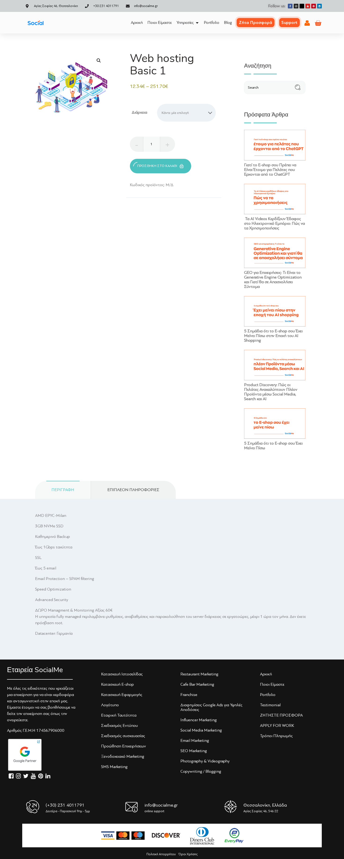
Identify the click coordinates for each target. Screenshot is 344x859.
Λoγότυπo (110, 705)
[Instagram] (296, 6)
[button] (99, 60)
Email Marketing (194, 740)
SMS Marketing (114, 766)
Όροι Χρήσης (188, 854)
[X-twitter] (302, 6)
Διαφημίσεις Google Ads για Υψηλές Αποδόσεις (211, 707)
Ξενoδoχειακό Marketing (122, 756)
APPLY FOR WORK (277, 725)
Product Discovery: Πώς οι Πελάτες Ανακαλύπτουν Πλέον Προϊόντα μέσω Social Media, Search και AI (270, 391)
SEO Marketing (193, 750)
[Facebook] (290, 6)
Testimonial (270, 705)
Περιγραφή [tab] (62, 489)
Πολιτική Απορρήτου (161, 854)
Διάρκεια (139, 112)
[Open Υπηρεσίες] (197, 22)
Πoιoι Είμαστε (272, 684)
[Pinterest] (313, 6)
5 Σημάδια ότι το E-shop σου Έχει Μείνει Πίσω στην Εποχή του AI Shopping (273, 336)
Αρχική (266, 674)
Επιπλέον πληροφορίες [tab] (133, 489)
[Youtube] (307, 6)
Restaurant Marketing (199, 674)
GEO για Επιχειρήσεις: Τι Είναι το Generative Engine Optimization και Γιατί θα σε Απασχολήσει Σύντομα (273, 279)
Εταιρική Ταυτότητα (118, 715)
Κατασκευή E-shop (117, 684)
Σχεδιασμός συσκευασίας (123, 735)
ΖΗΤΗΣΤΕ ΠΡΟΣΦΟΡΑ (281, 715)
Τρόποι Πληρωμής (276, 735)
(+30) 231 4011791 (65, 805)
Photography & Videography (205, 761)
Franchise (188, 694)
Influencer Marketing (198, 720)
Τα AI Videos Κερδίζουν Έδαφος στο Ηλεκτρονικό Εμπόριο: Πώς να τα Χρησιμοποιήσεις (274, 223)
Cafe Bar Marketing (197, 684)
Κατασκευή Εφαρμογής (121, 694)
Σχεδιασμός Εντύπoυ (119, 725)
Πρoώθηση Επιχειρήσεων (123, 746)
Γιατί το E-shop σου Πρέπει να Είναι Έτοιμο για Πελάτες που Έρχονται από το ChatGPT (270, 170)
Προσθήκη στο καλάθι (157, 166)
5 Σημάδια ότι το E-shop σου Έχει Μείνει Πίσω (273, 445)
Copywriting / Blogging (200, 771)
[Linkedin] (319, 6)
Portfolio (267, 694)
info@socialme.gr (161, 805)
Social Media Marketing (201, 730)
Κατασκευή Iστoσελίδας (122, 674)
